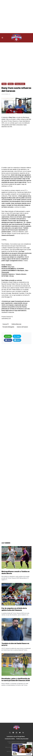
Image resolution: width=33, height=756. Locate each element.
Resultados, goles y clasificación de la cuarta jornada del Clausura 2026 (16, 679)
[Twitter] (10, 732)
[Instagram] (16, 732)
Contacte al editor (10, 738)
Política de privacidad (22, 738)
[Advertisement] (16, 16)
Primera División (19, 84)
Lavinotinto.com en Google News (16, 736)
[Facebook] (13, 732)
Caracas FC (6, 324)
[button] (2, 38)
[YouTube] (20, 732)
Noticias (10, 84)
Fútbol (4, 84)
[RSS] (23, 732)
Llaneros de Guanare (22, 327)
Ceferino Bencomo (16, 324)
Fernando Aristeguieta (8, 327)
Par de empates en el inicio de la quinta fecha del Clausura (14, 609)
